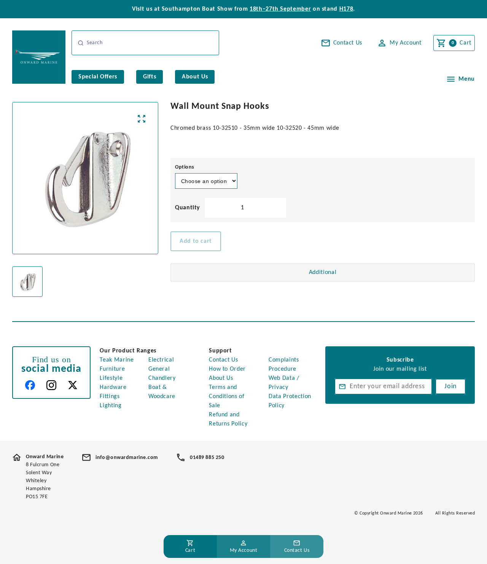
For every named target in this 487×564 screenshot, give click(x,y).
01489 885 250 (207, 457)
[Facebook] (30, 385)
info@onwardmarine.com (126, 457)
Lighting (110, 406)
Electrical (161, 360)
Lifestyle (111, 378)
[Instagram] (51, 385)
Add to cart (196, 241)
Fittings (109, 397)
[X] (72, 385)
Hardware (113, 387)
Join (450, 386)
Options (184, 167)
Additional (322, 272)
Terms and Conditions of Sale (226, 396)
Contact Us (223, 360)
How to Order (227, 369)
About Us (221, 378)
